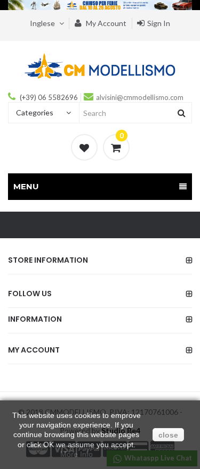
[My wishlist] (84, 147)
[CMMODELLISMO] (100, 65)
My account (105, 23)
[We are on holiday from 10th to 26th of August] (100, 5)
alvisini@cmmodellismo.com (139, 97)
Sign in (158, 23)
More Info (76, 454)
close (168, 435)
